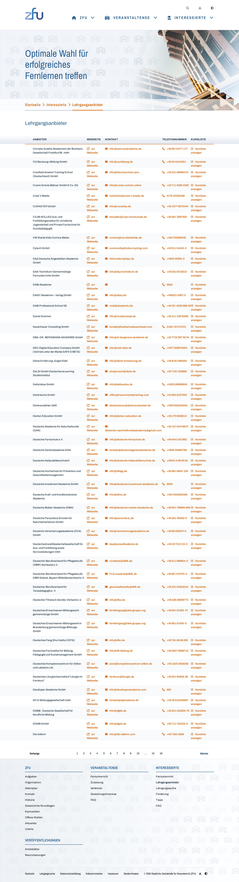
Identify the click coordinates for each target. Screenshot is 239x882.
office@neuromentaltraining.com (129, 394)
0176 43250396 (175, 195)
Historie (30, 800)
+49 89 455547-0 (176, 531)
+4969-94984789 (176, 450)
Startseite (29, 873)
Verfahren (96, 788)
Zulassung (97, 782)
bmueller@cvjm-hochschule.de (128, 216)
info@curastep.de (120, 206)
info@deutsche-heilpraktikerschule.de (132, 460)
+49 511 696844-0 (177, 561)
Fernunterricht (99, 776)
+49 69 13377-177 (177, 148)
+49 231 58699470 (177, 172)
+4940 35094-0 (175, 258)
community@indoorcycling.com (128, 248)
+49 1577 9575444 (177, 206)
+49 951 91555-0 (176, 623)
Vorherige (34, 753)
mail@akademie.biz (121, 305)
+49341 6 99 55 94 (177, 460)
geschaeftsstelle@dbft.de (124, 586)
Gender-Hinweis (131, 873)
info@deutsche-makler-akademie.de (131, 507)
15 (153, 753)
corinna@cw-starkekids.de (125, 237)
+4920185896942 (176, 384)
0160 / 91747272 (176, 326)
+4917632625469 (176, 494)
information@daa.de (121, 258)
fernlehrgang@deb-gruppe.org (127, 610)
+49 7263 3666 (175, 734)
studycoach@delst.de (122, 371)
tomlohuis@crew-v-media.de (126, 195)
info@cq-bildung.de (121, 161)
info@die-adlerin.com (122, 734)
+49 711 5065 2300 (177, 185)
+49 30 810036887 (177, 700)
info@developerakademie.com (127, 689)
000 (168, 689)
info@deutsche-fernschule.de (127, 439)
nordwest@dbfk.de (120, 561)
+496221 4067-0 (176, 295)
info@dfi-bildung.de (121, 650)
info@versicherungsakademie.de (129, 531)
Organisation (33, 782)
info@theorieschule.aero (124, 172)
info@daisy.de (117, 295)
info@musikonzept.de (122, 316)
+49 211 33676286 (177, 316)
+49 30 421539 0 (176, 161)
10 (138, 753)
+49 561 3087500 (176, 216)
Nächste (204, 753)
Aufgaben (31, 776)
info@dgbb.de (117, 710)
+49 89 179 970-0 (176, 573)
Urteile (29, 829)
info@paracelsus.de (121, 518)
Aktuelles (31, 823)
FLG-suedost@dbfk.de (123, 573)
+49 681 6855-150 (177, 471)
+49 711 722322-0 (177, 723)
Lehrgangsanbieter (167, 782)
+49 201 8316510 (176, 271)
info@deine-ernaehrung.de (125, 360)
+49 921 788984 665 (178, 507)
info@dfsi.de (117, 640)
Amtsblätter (32, 849)
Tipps (159, 800)
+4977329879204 (176, 347)
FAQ (93, 800)
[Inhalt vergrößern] (200, 8)
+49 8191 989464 (176, 360)
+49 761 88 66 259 (177, 640)
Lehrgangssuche (166, 788)
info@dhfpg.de (118, 471)
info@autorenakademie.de (125, 148)
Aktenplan (31, 788)
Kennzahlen (32, 811)
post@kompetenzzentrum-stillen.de (130, 663)
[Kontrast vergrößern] (212, 8)
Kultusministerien (94, 873)
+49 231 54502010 (177, 586)
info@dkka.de (117, 494)
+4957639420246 (176, 405)
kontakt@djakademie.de (124, 700)
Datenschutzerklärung (70, 873)
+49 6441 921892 (176, 439)
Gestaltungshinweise (104, 794)
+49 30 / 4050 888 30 (178, 305)
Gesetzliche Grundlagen (40, 805)
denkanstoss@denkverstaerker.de (130, 405)
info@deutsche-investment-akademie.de (133, 484)
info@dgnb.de (117, 723)
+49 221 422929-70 (177, 710)
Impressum (113, 873)
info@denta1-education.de (125, 416)
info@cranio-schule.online (125, 185)
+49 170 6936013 (176, 416)
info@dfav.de (117, 599)
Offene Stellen (34, 817)
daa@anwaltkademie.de (123, 544)
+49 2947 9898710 (177, 650)
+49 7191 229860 (176, 371)
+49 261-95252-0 (176, 518)
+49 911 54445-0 (176, 248)
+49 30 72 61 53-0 (176, 544)
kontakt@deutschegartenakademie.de (132, 450)
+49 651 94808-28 (177, 676)
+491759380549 (176, 237)
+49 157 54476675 (177, 426)
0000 (169, 284)
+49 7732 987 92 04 (177, 337)
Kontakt (30, 794)
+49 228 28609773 (177, 599)
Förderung (162, 794)
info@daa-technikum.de (123, 271)
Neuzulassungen (35, 855)
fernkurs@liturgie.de (121, 676)
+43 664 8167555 (176, 394)
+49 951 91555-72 (177, 610)
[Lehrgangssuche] (187, 8)
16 (161, 753)
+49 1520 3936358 (177, 663)
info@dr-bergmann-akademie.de (128, 337)
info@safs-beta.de (120, 347)
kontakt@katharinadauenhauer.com (130, 326)
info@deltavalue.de (121, 384)
